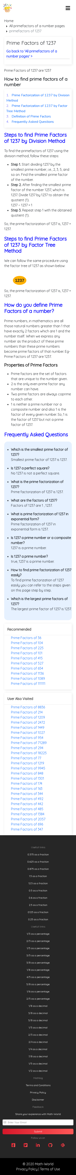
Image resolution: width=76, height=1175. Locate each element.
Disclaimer (38, 1099)
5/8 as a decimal (38, 1020)
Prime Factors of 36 (26, 638)
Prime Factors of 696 (27, 824)
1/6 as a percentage (38, 991)
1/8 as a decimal (38, 1005)
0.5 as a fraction (38, 890)
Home (9, 21)
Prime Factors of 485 (27, 809)
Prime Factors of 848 (27, 773)
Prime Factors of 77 (26, 758)
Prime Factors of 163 (26, 788)
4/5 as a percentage (38, 977)
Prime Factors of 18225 (29, 753)
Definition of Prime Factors (28, 116)
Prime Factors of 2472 (28, 722)
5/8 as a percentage (38, 984)
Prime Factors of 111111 (28, 683)
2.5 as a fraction (38, 904)
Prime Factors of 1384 (27, 814)
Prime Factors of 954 (27, 738)
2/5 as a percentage (38, 998)
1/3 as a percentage (38, 933)
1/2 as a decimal (38, 1070)
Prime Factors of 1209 (28, 717)
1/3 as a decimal (38, 1027)
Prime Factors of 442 (27, 804)
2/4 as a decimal (38, 1042)
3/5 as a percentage (38, 955)
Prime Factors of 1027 (28, 732)
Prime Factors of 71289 (29, 743)
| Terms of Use (49, 1169)
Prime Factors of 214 (27, 712)
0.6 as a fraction (38, 897)
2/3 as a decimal (38, 1034)
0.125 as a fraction (38, 912)
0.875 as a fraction (38, 868)
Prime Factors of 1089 (28, 678)
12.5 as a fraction (38, 883)
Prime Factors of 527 (27, 663)
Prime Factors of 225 (27, 648)
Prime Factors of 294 (27, 748)
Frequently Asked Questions (30, 121)
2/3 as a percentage (38, 941)
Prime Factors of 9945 (28, 768)
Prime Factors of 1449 (27, 727)
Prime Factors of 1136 (27, 673)
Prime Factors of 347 (27, 829)
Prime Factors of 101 (26, 653)
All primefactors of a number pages (37, 26)
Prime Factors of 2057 (28, 819)
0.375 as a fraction (38, 854)
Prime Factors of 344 (27, 794)
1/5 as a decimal (38, 1063)
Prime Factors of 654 (27, 668)
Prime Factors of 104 (27, 643)
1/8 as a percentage (38, 969)
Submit (38, 1131)
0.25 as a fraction (38, 919)
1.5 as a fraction (38, 876)
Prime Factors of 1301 (27, 778)
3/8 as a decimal (38, 1013)
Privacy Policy (38, 1092)
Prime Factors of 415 (27, 658)
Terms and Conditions (38, 1085)
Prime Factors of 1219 (27, 763)
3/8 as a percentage (38, 962)
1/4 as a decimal (38, 1049)
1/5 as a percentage (38, 948)
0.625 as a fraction (38, 861)
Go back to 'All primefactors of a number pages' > (31, 53)
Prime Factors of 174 (26, 783)
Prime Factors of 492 (27, 799)
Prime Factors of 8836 (28, 707)
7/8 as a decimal (38, 1056)
